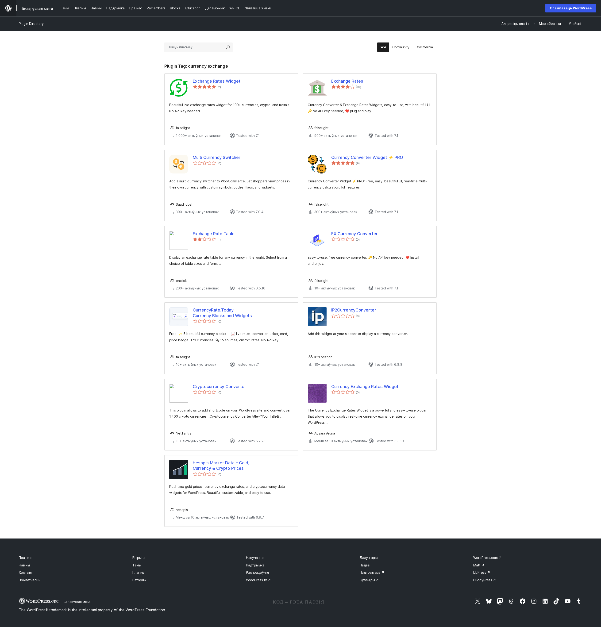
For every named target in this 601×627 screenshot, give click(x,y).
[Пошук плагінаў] (228, 47)
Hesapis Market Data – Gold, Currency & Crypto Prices (221, 465)
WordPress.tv (258, 580)
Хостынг (25, 572)
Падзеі (365, 565)
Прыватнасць (29, 580)
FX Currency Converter (354, 233)
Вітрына (138, 558)
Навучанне (255, 558)
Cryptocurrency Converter (219, 386)
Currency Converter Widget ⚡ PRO (367, 157)
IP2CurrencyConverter (353, 310)
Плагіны (138, 572)
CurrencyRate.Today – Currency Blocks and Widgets (222, 313)
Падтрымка (255, 565)
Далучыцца (369, 558)
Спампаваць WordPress (571, 8)
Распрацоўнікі (257, 572)
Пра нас (25, 558)
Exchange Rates (347, 81)
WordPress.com (487, 558)
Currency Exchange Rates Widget (364, 386)
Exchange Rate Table (214, 233)
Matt (478, 565)
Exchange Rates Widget (216, 81)
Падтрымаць (372, 572)
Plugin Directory (31, 24)
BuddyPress (484, 580)
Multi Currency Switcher (216, 157)
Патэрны (139, 580)
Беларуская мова (77, 602)
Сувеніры (369, 580)
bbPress (481, 572)
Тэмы (136, 565)
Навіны (24, 565)
